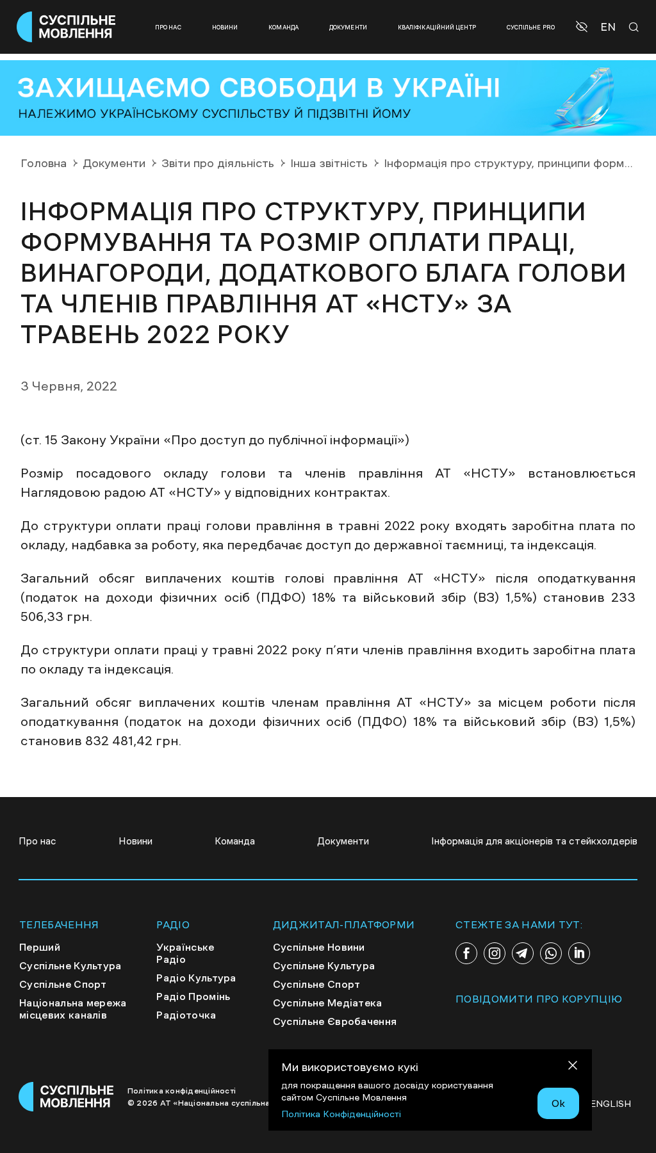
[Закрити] (572, 1067)
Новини (225, 27)
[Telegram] (523, 953)
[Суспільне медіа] (67, 1096)
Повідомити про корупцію (538, 999)
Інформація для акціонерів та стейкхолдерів (534, 841)
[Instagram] (494, 953)
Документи (348, 27)
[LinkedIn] (579, 953)
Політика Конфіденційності (341, 1113)
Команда (283, 27)
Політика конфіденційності (181, 1091)
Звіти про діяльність (217, 163)
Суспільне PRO (531, 27)
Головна (43, 163)
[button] (583, 27)
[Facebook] (466, 953)
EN (608, 27)
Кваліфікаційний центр (437, 27)
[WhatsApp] (551, 953)
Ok (558, 1103)
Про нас (168, 27)
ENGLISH (610, 1103)
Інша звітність (329, 163)
